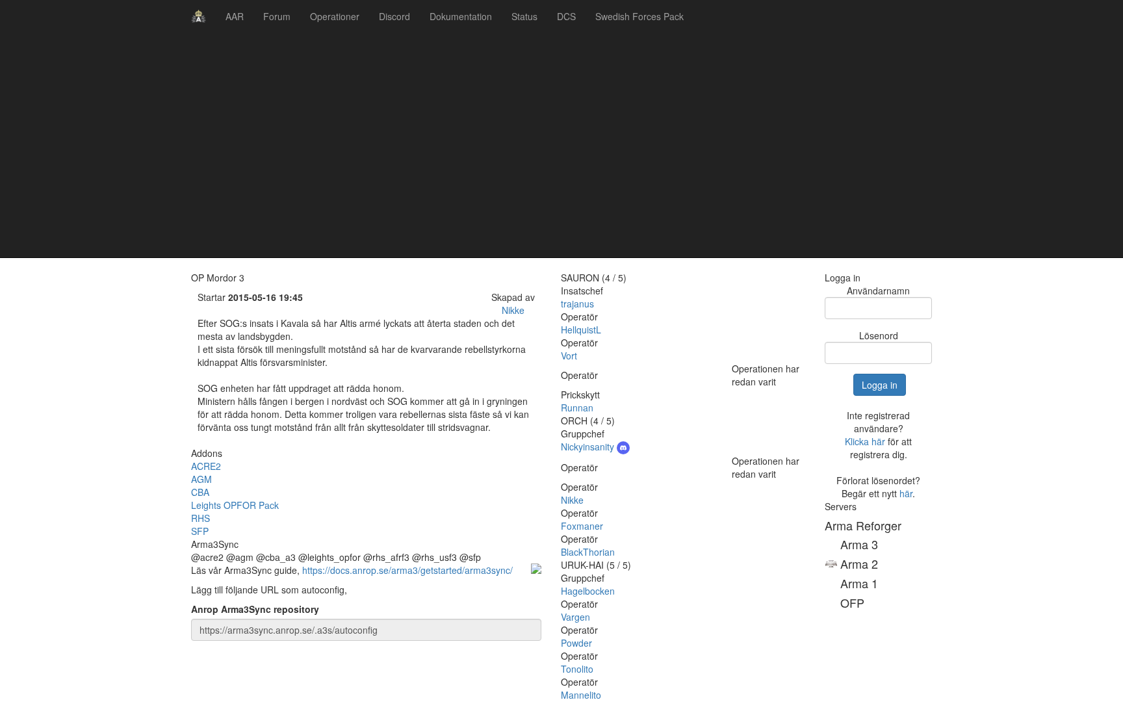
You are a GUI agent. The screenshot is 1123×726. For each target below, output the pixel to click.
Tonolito (577, 668)
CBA (200, 492)
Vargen (575, 616)
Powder (576, 642)
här (905, 493)
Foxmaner (582, 525)
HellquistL (581, 329)
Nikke (513, 310)
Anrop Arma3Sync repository (255, 609)
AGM (201, 479)
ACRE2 (206, 466)
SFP (200, 531)
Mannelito (581, 694)
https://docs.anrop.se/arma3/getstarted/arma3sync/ (407, 570)
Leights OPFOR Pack (235, 505)
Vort (569, 355)
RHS (200, 518)
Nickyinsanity (589, 446)
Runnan (577, 407)
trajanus (577, 303)
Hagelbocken (588, 590)
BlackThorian (588, 551)
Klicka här (865, 441)
